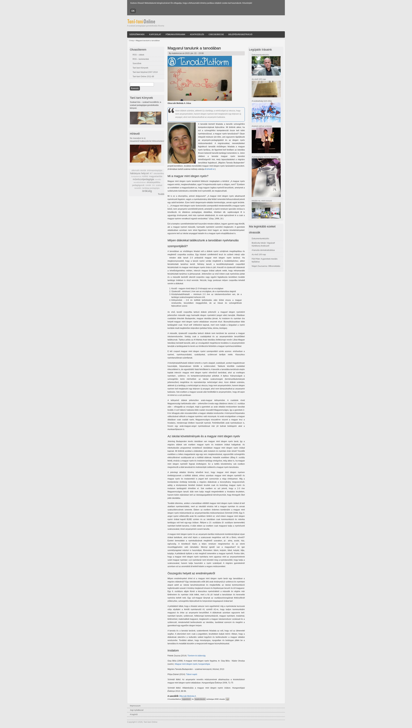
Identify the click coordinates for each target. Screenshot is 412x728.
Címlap (131, 40)
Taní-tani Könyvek (140, 68)
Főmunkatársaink (175, 34)
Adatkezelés (197, 34)
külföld (145, 176)
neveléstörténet (140, 182)
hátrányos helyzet (139, 173)
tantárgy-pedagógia (150, 188)
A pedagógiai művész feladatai (265, 157)
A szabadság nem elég (262, 101)
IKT (151, 173)
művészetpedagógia (143, 179)
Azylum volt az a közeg (262, 126)
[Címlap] (145, 23)
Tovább (161, 194)
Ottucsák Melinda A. (187, 696)
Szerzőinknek (137, 34)
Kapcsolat (155, 34)
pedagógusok (138, 185)
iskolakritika (159, 173)
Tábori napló (191, 674)
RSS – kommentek (141, 59)
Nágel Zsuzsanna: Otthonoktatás (266, 266)
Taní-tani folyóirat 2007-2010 (145, 72)
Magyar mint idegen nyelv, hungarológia (192, 664)
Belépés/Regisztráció (240, 34)
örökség (147, 191)
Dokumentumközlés (260, 55)
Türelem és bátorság (196, 656)
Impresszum (135, 706)
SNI (153, 185)
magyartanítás (155, 176)
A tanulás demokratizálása (263, 250)
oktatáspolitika (153, 182)
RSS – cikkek (138, 55)
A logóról (134, 714)
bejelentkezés (200, 699)
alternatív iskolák (138, 170)
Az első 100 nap (259, 79)
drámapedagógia (154, 170)
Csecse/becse (216, 34)
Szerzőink (137, 63)
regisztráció (186, 699)
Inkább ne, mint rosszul (262, 201)
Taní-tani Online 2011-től (143, 76)
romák (148, 185)
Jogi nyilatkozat (136, 710)
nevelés (158, 179)
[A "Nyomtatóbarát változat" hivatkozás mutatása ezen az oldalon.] (227, 699)
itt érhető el (210, 169)
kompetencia (136, 176)
